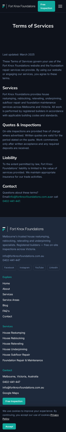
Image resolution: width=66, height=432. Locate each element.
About (6, 288)
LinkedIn (53, 267)
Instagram (24, 267)
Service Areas (11, 299)
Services (8, 294)
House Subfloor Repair (16, 354)
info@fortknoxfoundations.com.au (29, 196)
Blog (5, 305)
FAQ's (6, 311)
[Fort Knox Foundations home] (19, 6)
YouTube (39, 267)
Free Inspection (46, 6)
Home (6, 283)
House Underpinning (15, 349)
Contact (7, 316)
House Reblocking (14, 338)
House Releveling (13, 343)
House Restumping (14, 332)
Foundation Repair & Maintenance (23, 360)
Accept (9, 426)
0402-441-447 (11, 201)
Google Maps (11, 393)
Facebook (9, 267)
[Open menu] (60, 6)
